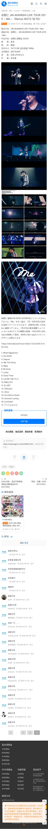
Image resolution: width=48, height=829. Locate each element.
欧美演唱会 (6, 753)
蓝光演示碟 (6, 764)
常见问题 (21, 789)
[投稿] (32, 3)
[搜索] (36, 3)
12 (30, 733)
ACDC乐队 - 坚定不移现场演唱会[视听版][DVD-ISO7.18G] (11, 484)
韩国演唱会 (28, 24)
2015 (4, 467)
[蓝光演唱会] (9, 4)
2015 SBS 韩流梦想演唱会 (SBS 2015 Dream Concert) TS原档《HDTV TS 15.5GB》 (12, 524)
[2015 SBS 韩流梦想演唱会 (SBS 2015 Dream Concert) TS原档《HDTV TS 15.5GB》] (12, 506)
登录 (26, 543)
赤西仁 (11, 467)
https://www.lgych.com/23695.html (18, 444)
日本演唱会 (6, 756)
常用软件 (21, 781)
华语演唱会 (6, 749)
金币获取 (21, 777)
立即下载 (24, 421)
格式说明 (21, 785)
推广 (45, 24)
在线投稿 (21, 774)
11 (23, 733)
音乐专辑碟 (6, 789)
